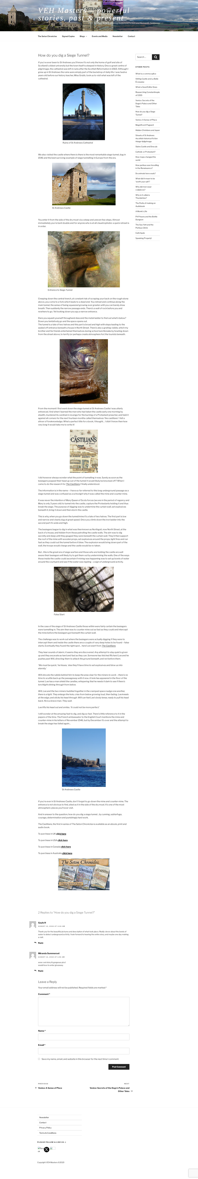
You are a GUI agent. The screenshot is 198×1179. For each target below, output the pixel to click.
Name (42, 1031)
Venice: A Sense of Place (146, 120)
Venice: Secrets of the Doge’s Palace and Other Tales (146, 103)
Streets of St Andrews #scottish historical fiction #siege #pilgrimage (147, 138)
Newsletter (118, 36)
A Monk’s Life (141, 211)
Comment (44, 994)
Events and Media (99, 36)
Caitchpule (140, 233)
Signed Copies (68, 36)
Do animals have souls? (146, 173)
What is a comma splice (146, 73)
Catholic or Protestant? (145, 152)
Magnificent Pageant (145, 125)
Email (41, 1045)
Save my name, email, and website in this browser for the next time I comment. (80, 1059)
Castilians (75, 484)
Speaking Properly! (144, 238)
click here (63, 840)
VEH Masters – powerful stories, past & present (84, 14)
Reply (40, 943)
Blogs (82, 36)
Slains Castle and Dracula (146, 146)
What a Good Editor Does (146, 87)
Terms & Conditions (47, 1133)
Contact (131, 36)
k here (63, 834)
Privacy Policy (45, 1127)
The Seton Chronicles (47, 36)
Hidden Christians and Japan (148, 130)
